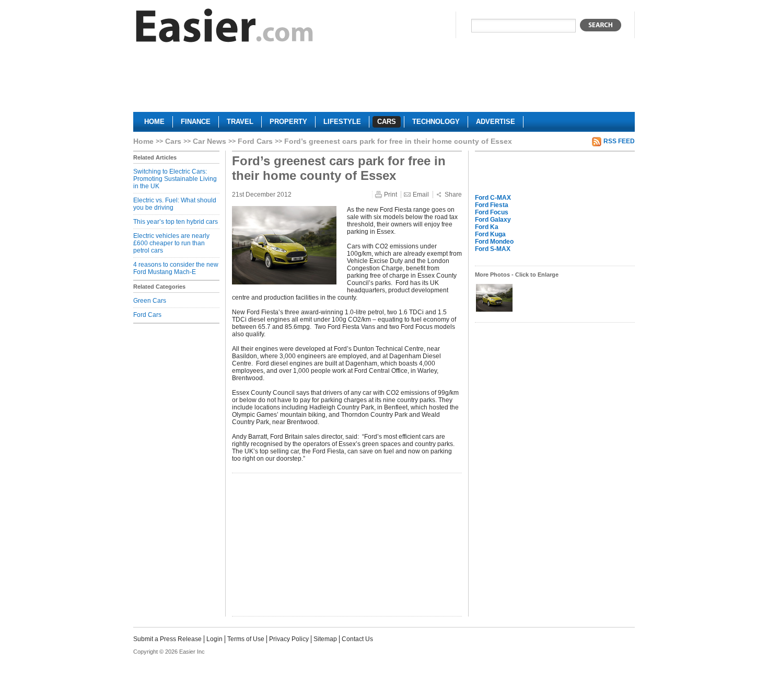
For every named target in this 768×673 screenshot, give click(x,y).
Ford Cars (255, 141)
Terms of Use (245, 639)
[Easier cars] (224, 28)
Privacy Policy (289, 639)
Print (390, 194)
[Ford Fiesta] (494, 310)
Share (453, 194)
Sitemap (325, 639)
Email (421, 194)
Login (214, 639)
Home (143, 141)
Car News (209, 141)
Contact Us (357, 639)
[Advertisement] (384, 81)
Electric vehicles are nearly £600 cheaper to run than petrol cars (171, 243)
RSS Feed (619, 141)
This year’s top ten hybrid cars (175, 221)
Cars (173, 141)
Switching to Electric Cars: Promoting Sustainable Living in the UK (175, 179)
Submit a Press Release (167, 639)
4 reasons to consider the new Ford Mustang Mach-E (175, 268)
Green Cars (149, 300)
